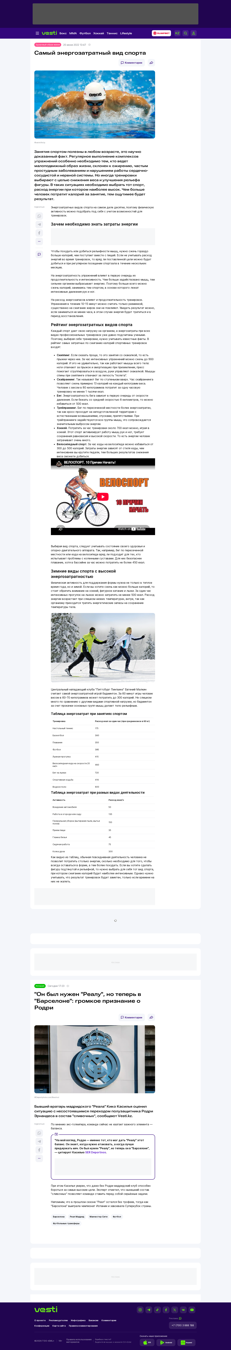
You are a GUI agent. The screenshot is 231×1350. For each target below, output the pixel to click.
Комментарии (133, 62)
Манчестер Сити (98, 1216)
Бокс (63, 33)
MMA (73, 33)
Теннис (112, 33)
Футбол (85, 33)
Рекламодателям (58, 1320)
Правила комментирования (83, 1326)
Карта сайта (59, 1326)
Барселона (58, 1216)
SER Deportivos (95, 1152)
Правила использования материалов (78, 1340)
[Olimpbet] (160, 33)
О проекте (40, 1320)
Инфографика (78, 1320)
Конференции (41, 1326)
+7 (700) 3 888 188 (183, 1325)
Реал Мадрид (77, 1216)
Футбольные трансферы (66, 1223)
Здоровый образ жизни (48, 44)
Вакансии (93, 1320)
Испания (40, 986)
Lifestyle (126, 33)
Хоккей (98, 33)
